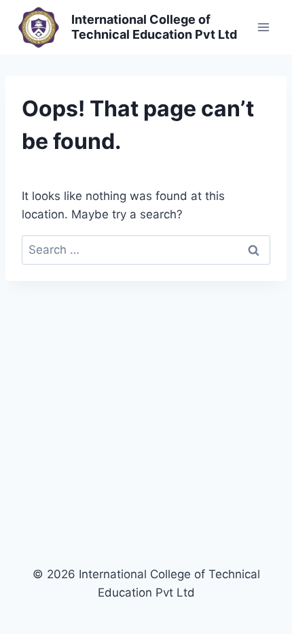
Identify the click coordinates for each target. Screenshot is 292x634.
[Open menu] (263, 26)
